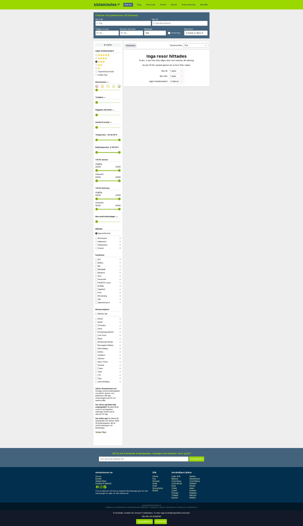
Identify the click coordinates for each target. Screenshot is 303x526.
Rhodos (192, 486)
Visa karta (130, 45)
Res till (155, 19)
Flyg (139, 5)
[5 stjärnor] (108, 55)
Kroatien (192, 490)
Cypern (174, 490)
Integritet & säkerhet (103, 483)
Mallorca (175, 479)
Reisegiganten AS (154, 505)
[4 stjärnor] (108, 58)
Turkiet (174, 488)
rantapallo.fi (154, 507)
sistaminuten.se (121, 507)
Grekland (192, 483)
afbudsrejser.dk (133, 507)
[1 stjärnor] (108, 68)
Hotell (163, 5)
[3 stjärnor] (108, 61)
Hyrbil (174, 5)
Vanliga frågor (100, 432)
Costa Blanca (194, 481)
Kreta (174, 486)
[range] (96, 90)
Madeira (192, 498)
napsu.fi (162, 507)
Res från (99, 19)
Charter (128, 5)
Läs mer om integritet (151, 516)
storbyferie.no (192, 507)
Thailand (175, 495)
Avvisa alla (160, 521)
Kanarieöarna (194, 479)
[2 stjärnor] (108, 65)
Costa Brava (176, 481)
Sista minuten (188, 5)
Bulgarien (193, 493)
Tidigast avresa (102, 29)
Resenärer (188, 29)
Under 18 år (176, 476)
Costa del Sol (177, 483)
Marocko (192, 495)
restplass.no (110, 507)
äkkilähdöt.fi (145, 507)
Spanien (192, 476)
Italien (191, 488)
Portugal (175, 493)
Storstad (150, 5)
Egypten (175, 498)
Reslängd (148, 29)
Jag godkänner (144, 521)
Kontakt (98, 479)
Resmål (204, 5)
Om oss (98, 476)
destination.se (172, 507)
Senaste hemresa (127, 29)
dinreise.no (182, 507)
